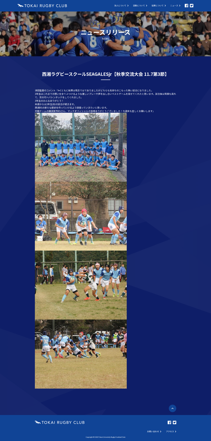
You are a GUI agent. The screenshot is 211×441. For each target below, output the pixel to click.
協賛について (158, 5)
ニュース (174, 5)
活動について (139, 5)
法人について (120, 5)
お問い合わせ (153, 431)
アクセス (170, 431)
